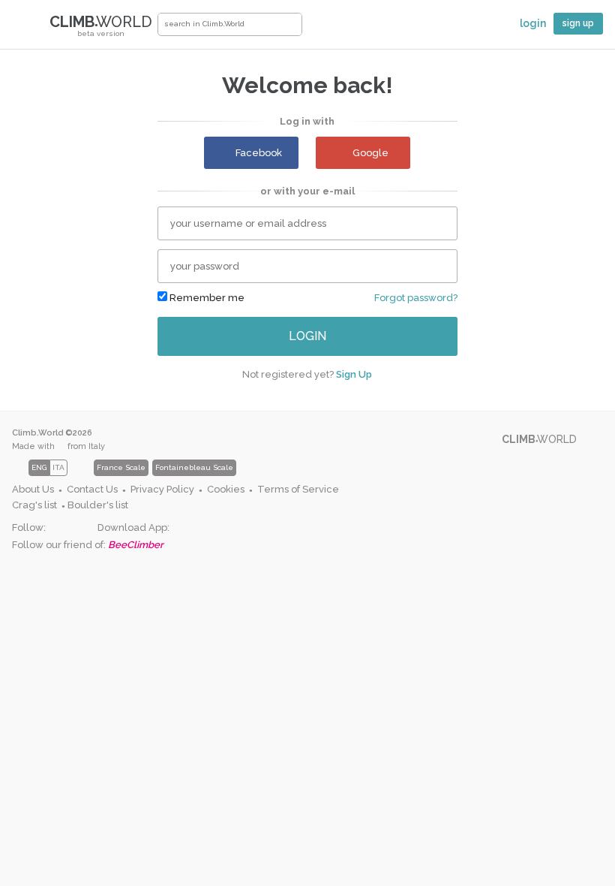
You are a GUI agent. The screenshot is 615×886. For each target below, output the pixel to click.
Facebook (259, 152)
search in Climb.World (290, 24)
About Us (33, 489)
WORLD (101, 25)
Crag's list (34, 505)
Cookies (225, 489)
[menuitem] (37, 490)
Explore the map (325, 28)
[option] (180, 468)
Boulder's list (98, 505)
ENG (39, 467)
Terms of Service (298, 489)
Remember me (205, 297)
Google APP (181, 528)
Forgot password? (416, 297)
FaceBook (57, 528)
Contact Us (92, 489)
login (307, 336)
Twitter (82, 528)
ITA (58, 467)
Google (370, 152)
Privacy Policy (162, 489)
